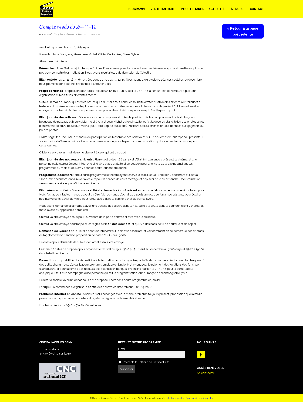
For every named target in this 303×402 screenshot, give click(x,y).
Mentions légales (175, 398)
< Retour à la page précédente (242, 31)
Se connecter (205, 373)
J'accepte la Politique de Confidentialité (145, 361)
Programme (137, 9)
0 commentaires (92, 34)
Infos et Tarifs (192, 9)
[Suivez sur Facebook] (201, 354)
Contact (257, 9)
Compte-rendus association (68, 34)
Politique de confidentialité (199, 398)
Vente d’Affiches (163, 9)
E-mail (122, 348)
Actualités (217, 9)
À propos (238, 9)
